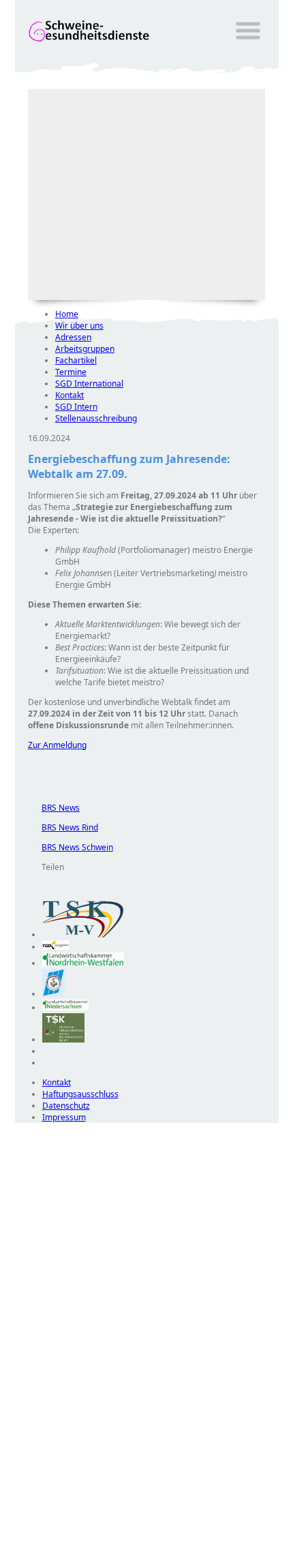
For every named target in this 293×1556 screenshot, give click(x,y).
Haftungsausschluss (80, 1094)
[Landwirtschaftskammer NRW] (83, 963)
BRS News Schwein (70, 847)
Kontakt (69, 395)
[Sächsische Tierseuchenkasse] (63, 1039)
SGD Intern (76, 407)
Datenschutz (66, 1105)
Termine (71, 372)
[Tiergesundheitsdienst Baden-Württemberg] (56, 947)
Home (66, 314)
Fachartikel (76, 360)
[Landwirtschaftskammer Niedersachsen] (65, 1007)
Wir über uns (79, 325)
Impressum (64, 1117)
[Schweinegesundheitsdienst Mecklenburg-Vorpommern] (83, 934)
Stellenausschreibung (96, 418)
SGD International (89, 383)
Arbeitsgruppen (84, 349)
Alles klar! (24, 1520)
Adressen (73, 337)
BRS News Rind (63, 827)
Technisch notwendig (35, 1369)
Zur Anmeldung (57, 745)
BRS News (54, 807)
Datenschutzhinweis (53, 1549)
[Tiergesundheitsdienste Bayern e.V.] (53, 994)
